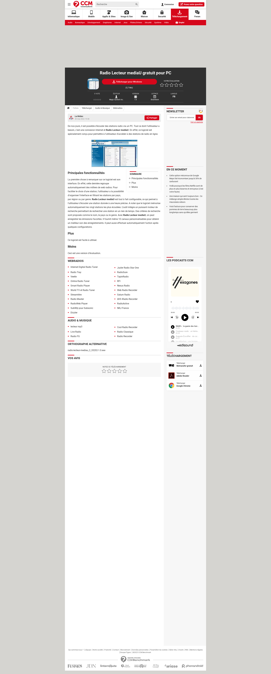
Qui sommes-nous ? (75, 650)
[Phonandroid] (192, 666)
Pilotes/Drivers (136, 22)
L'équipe (88, 650)
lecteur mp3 (76, 326)
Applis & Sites (109, 16)
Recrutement (125, 650)
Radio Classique (125, 331)
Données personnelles (140, 650)
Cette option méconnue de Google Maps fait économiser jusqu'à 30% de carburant (185, 178)
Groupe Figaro (125, 652)
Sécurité (148, 22)
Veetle (74, 276)
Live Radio (76, 331)
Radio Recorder (124, 336)
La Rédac (79, 116)
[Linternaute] (108, 666)
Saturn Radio (123, 294)
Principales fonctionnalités (145, 178)
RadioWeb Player (79, 303)
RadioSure (122, 272)
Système (157, 22)
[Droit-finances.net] (125, 666)
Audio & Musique (102, 108)
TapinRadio (123, 276)
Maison (144, 16)
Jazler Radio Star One (128, 267)
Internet (117, 22)
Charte (180, 650)
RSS (186, 650)
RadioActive (123, 303)
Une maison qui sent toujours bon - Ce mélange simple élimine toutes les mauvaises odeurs (185, 199)
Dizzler (74, 312)
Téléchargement (179, 16)
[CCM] (82, 4)
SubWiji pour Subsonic (82, 308)
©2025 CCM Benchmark (142, 652)
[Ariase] (171, 666)
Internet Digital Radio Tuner (84, 267)
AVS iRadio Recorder (127, 299)
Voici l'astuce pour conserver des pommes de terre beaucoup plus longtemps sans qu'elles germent (183, 209)
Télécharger (87, 108)
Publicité (107, 650)
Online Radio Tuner (80, 281)
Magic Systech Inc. (116, 100)
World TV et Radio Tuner (83, 290)
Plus (134, 182)
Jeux (125, 22)
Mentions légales (196, 650)
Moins (135, 187)
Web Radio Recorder (127, 290)
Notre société (98, 650)
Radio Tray (76, 272)
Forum (197, 16)
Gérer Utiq (173, 650)
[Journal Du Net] (91, 666)
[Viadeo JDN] (155, 666)
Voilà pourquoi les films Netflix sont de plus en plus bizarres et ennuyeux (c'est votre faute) (186, 189)
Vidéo (166, 22)
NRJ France (123, 308)
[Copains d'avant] (141, 666)
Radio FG (75, 336)
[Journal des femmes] (75, 666)
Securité (162, 16)
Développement (94, 22)
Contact (116, 650)
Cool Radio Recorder (127, 327)
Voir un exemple (197, 122)
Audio (70, 22)
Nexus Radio (123, 285)
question (193, 4)
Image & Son (127, 16)
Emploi (181, 22)
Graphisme (107, 22)
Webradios (117, 108)
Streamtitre (76, 294)
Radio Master (77, 299)
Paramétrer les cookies (159, 650)
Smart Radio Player (80, 285)
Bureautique (80, 22)
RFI (118, 281)
